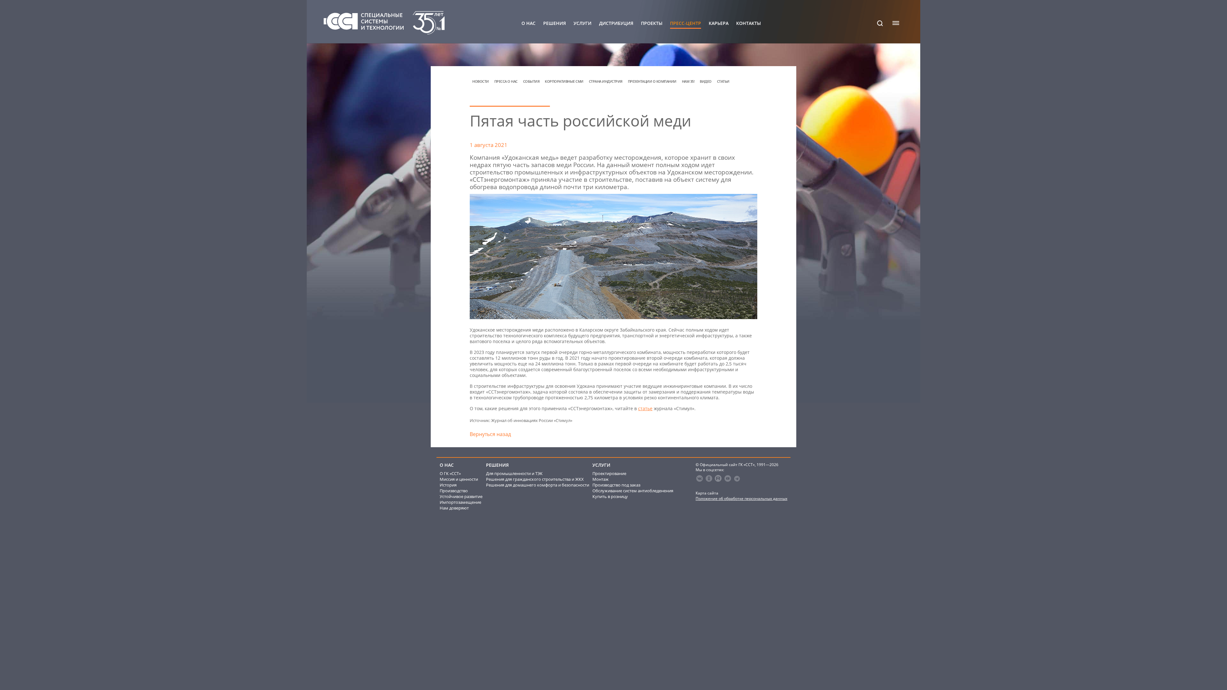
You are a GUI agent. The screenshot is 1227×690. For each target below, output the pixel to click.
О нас (528, 23)
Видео (706, 81)
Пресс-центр (685, 23)
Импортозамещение (460, 502)
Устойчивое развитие (461, 496)
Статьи (723, 81)
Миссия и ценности (459, 479)
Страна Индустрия (605, 81)
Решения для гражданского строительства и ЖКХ (535, 479)
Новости (480, 81)
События (531, 81)
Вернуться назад (490, 434)
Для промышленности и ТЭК (514, 473)
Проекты (651, 23)
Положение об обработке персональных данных (741, 498)
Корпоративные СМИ (564, 81)
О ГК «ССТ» (450, 473)
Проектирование (609, 473)
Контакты (748, 23)
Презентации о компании (652, 81)
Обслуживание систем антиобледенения (632, 491)
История (448, 485)
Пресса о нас (506, 81)
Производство (454, 491)
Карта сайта (707, 493)
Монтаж (600, 479)
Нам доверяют (454, 508)
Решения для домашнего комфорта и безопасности (537, 485)
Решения (554, 23)
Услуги (582, 23)
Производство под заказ (616, 485)
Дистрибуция (616, 23)
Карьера (719, 23)
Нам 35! (688, 81)
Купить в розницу (610, 496)
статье (645, 408)
